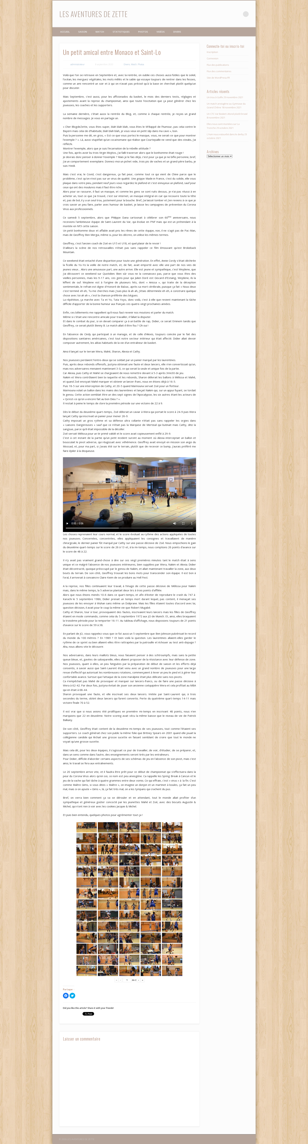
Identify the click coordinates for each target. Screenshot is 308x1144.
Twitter (238, 14)
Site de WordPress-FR (218, 77)
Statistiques (121, 31)
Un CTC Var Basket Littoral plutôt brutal (227, 113)
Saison (82, 31)
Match (100, 31)
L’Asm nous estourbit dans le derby (225, 134)
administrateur (77, 64)
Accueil (65, 31)
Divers (177, 31)
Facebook (231, 14)
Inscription (212, 52)
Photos (143, 31)
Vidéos (160, 31)
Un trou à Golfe (215, 97)
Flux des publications (218, 64)
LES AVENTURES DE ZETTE (93, 14)
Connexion (212, 58)
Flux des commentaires (219, 71)
